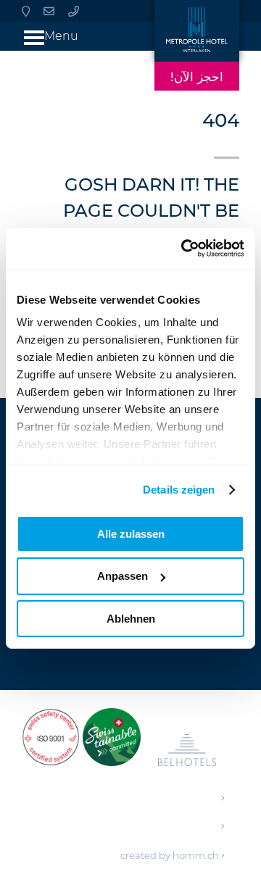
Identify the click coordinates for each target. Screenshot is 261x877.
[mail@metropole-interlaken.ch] (49, 11)
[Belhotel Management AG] (187, 753)
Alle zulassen (131, 533)
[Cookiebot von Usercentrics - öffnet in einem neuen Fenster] (184, 248)
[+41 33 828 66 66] (73, 11)
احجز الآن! (196, 77)
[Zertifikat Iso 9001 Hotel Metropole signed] (51, 744)
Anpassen (122, 576)
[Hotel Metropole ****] (196, 31)
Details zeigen (179, 489)
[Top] (230, 850)
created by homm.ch (170, 855)
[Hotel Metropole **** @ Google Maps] (26, 11)
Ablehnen (131, 618)
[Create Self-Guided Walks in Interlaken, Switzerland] (112, 744)
